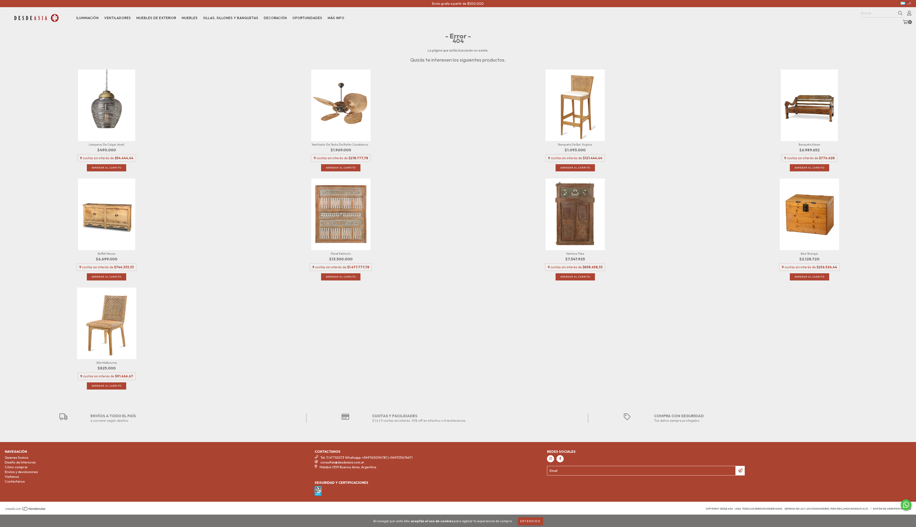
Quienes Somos (16, 457)
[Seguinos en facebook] (560, 458)
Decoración (275, 18)
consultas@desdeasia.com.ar (342, 462)
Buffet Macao (106, 253)
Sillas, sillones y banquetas (230, 18)
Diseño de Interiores (20, 462)
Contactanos (15, 481)
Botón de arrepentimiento (892, 508)
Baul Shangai (809, 253)
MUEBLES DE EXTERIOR (156, 18)
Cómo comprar (16, 467)
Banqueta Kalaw (809, 144)
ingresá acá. (859, 508)
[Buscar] (900, 13)
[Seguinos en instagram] (550, 458)
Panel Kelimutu (341, 253)
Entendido (530, 521)
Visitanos (12, 476)
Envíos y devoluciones (21, 472)
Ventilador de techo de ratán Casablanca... (341, 144)
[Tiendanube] (26, 510)
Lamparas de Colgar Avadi (106, 144)
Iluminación (87, 18)
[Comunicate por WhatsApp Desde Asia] (906, 504)
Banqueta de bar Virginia (575, 144)
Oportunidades (307, 18)
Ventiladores (117, 18)
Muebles (190, 18)
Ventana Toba (575, 253)
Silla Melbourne (106, 362)
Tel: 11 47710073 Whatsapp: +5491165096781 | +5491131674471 (366, 457)
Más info (336, 18)
